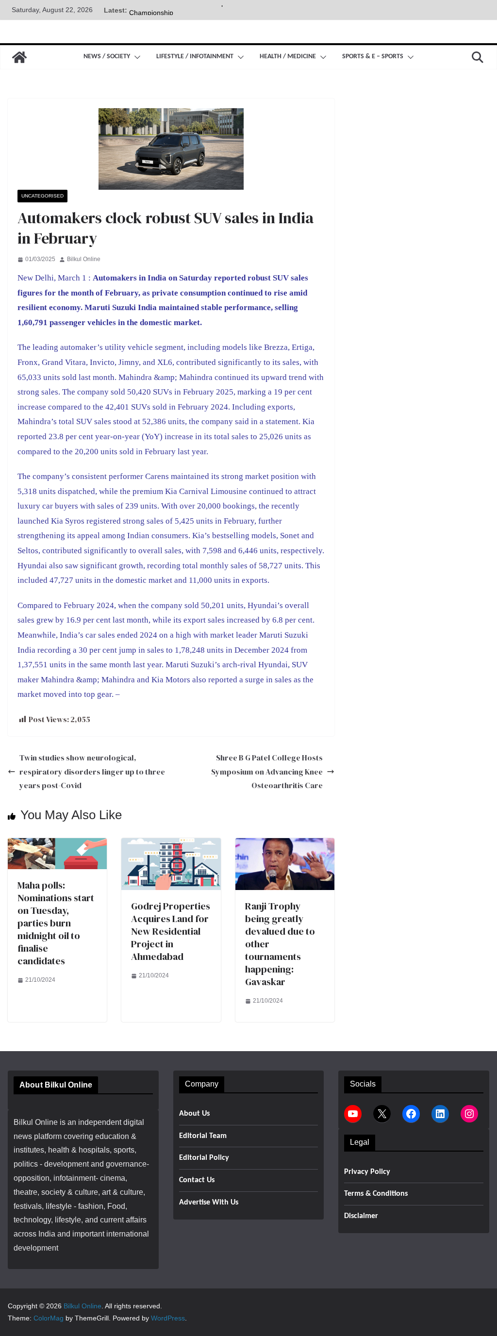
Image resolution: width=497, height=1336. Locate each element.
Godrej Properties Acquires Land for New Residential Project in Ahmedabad (170, 931)
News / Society (106, 56)
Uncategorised (42, 195)
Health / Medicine (288, 56)
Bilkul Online (83, 259)
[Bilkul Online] (19, 57)
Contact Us (197, 1180)
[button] (135, 57)
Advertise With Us (208, 1202)
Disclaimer (361, 1216)
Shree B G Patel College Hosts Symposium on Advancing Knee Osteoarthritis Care (267, 771)
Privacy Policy (367, 1172)
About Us (194, 1114)
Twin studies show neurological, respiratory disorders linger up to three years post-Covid (92, 771)
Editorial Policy (204, 1158)
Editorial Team (203, 1136)
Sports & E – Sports (372, 56)
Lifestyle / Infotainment (194, 56)
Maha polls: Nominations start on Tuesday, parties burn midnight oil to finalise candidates (55, 923)
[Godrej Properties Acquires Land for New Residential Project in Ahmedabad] (170, 845)
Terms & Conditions (376, 1194)
